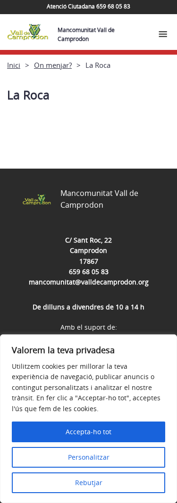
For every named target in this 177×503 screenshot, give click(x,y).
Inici (13, 65)
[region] (88, 418)
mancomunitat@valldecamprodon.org (89, 281)
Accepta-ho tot (88, 431)
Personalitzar (89, 457)
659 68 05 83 (89, 271)
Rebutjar (88, 482)
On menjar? (53, 65)
